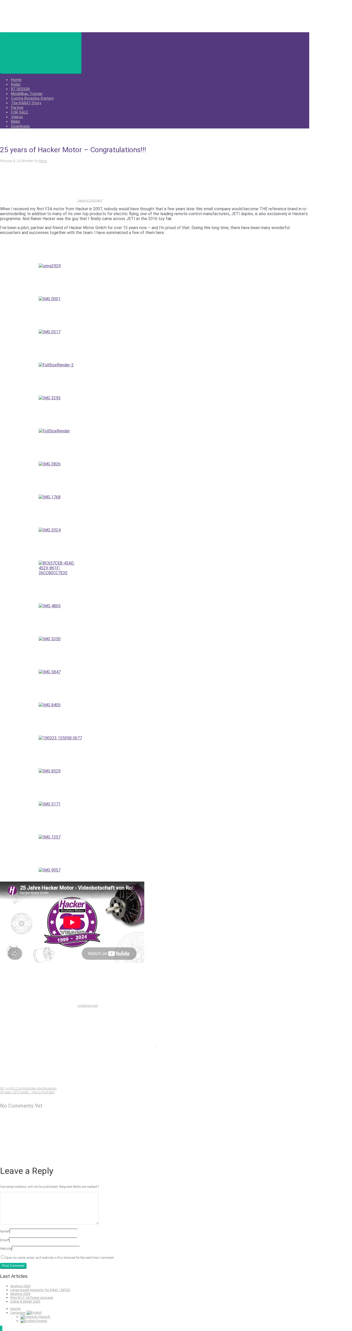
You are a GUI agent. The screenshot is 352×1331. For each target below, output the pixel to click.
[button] (1, 1328)
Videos (17, 117)
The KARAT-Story (26, 103)
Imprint (15, 1309)
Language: (18, 1312)
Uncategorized (87, 1005)
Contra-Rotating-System (32, 98)
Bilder (15, 121)
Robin (16, 84)
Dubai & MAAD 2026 (25, 1301)
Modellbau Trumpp (27, 93)
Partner (17, 107)
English (41, 1321)
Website (6, 1249)
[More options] (116, 1084)
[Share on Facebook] (117, 1045)
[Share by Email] (39, 1084)
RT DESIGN (20, 89)
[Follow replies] (38, 1155)
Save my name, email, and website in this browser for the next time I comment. (60, 1258)
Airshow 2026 (20, 1286)
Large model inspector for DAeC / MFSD (40, 1290)
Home (16, 79)
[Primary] (40, 53)
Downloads (20, 126)
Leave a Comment (89, 200)
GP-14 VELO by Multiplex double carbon (28, 1088)
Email (4, 1240)
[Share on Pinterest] (194, 1045)
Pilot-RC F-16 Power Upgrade (31, 1298)
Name (5, 1231)
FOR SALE (19, 112)
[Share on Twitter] (39, 1045)
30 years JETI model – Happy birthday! (27, 1092)
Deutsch (43, 1317)
